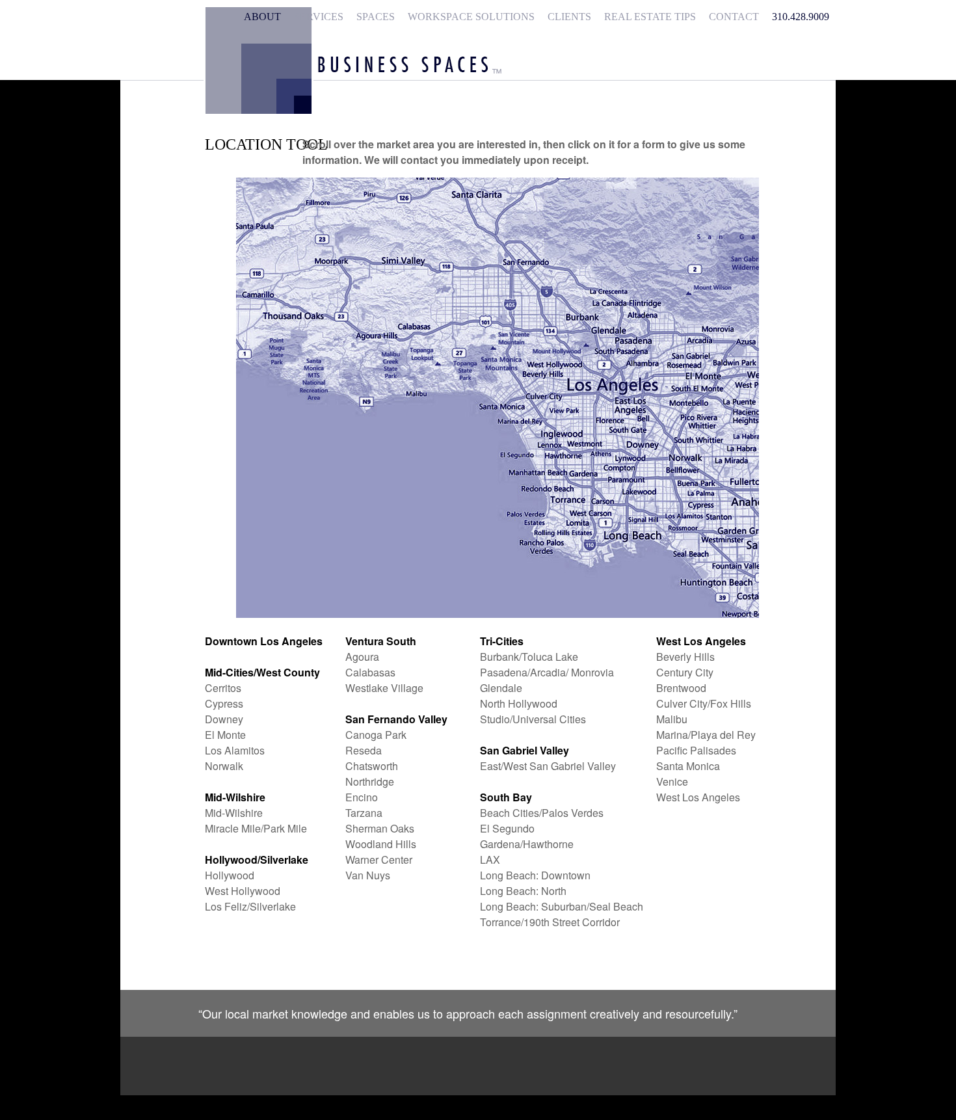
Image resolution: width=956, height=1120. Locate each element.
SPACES (375, 16)
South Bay (506, 797)
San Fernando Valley (396, 719)
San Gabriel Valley (524, 750)
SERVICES (318, 16)
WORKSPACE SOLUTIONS (471, 16)
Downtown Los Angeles (264, 640)
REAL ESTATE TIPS (650, 16)
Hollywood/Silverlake (256, 859)
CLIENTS (569, 16)
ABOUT (262, 16)
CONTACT (734, 16)
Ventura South (380, 640)
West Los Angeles (701, 640)
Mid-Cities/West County (262, 672)
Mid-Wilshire (235, 797)
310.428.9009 (800, 16)
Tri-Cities (502, 640)
